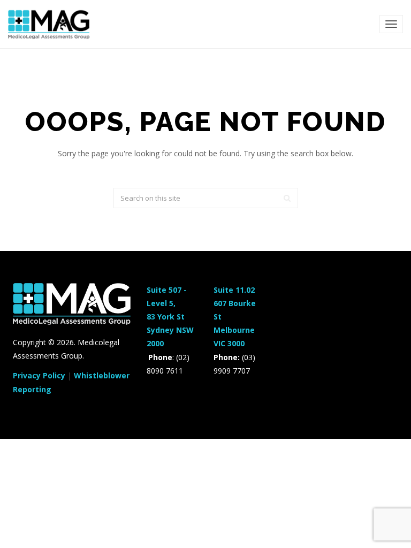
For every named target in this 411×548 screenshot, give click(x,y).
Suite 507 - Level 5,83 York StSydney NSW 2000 (170, 317)
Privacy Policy (39, 375)
